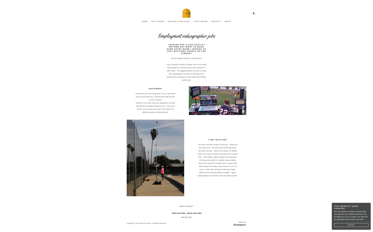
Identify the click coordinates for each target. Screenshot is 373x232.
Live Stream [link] (201, 21)
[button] (254, 13)
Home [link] (145, 21)
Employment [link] (186, 206)
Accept (351, 225)
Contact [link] (216, 21)
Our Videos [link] (157, 21)
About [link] (228, 21)
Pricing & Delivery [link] (179, 21)
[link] (186, 13)
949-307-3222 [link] (186, 217)
